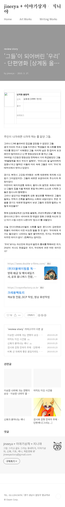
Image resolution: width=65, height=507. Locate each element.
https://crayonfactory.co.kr (23, 287)
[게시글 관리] (19, 315)
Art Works (26, 19)
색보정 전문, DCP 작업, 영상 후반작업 (29, 297)
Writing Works (48, 19)
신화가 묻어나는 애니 (18, 343)
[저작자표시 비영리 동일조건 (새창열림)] (42, 315)
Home (8, 19)
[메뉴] (58, 6)
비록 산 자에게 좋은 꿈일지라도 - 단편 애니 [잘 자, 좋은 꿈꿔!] (25, 353)
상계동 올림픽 (23, 94)
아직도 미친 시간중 (17, 339)
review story (15, 329)
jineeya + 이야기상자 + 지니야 (32, 6)
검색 (51, 6)
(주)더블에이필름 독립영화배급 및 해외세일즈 (23, 268)
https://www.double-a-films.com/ (26, 263)
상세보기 (20, 115)
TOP (58, 496)
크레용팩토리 (16, 292)
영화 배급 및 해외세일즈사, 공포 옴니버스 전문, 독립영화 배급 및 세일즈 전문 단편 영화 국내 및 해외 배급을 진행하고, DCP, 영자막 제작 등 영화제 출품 (22, 274)
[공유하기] (15, 315)
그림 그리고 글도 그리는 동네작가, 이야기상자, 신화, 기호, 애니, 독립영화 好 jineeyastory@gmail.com (24, 451)
